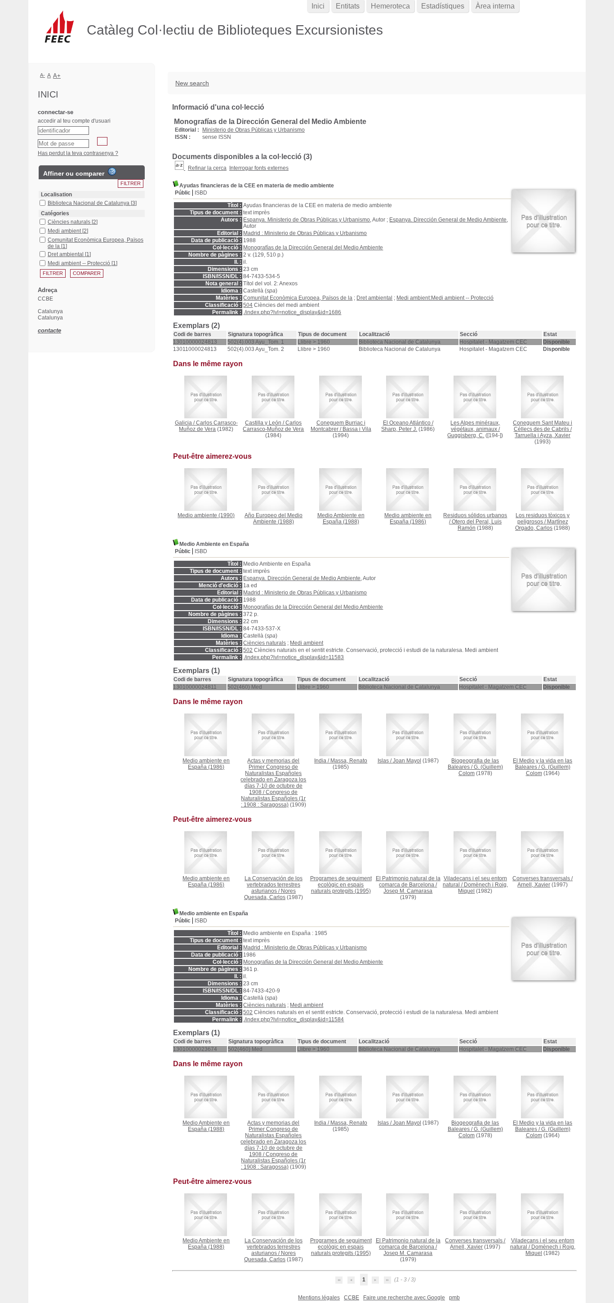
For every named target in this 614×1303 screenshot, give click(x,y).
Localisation (56, 194)
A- (42, 75)
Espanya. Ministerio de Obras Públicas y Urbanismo (306, 220)
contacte (49, 330)
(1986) (408, 518)
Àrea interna (495, 6)
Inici (318, 6)
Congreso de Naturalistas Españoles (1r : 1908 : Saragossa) (273, 798)
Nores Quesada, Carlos (270, 894)
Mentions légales (319, 1297)
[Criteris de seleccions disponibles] (180, 168)
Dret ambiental (374, 298)
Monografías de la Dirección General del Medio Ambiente (313, 247)
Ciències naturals (264, 643)
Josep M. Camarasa (407, 891)
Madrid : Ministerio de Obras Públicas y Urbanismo (305, 233)
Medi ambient (306, 643)
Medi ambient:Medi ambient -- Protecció (445, 298)
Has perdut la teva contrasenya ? (78, 153)
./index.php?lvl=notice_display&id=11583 (293, 657)
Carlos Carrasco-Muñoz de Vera (208, 426)
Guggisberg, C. (465, 435)
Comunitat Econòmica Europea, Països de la (297, 298)
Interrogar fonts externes (259, 168)
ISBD (201, 193)
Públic (183, 193)
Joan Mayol (407, 761)
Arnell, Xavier (533, 885)
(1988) (274, 518)
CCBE (351, 1297)
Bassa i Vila (357, 429)
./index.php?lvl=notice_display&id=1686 (292, 312)
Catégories (55, 213)
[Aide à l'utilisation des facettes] (112, 172)
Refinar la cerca (207, 168)
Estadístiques (442, 6)
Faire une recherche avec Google (404, 1297)
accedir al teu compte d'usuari (74, 121)
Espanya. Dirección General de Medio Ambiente (448, 220)
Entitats (348, 6)
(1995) (341, 884)
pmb (454, 1297)
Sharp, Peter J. (399, 429)
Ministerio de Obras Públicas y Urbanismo (253, 130)
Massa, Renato (348, 761)
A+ (57, 75)
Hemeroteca (390, 6)
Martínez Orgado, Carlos (541, 525)
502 (248, 650)
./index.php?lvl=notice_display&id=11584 (293, 1019)
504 (248, 305)
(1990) (206, 515)
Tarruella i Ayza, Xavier (542, 435)
